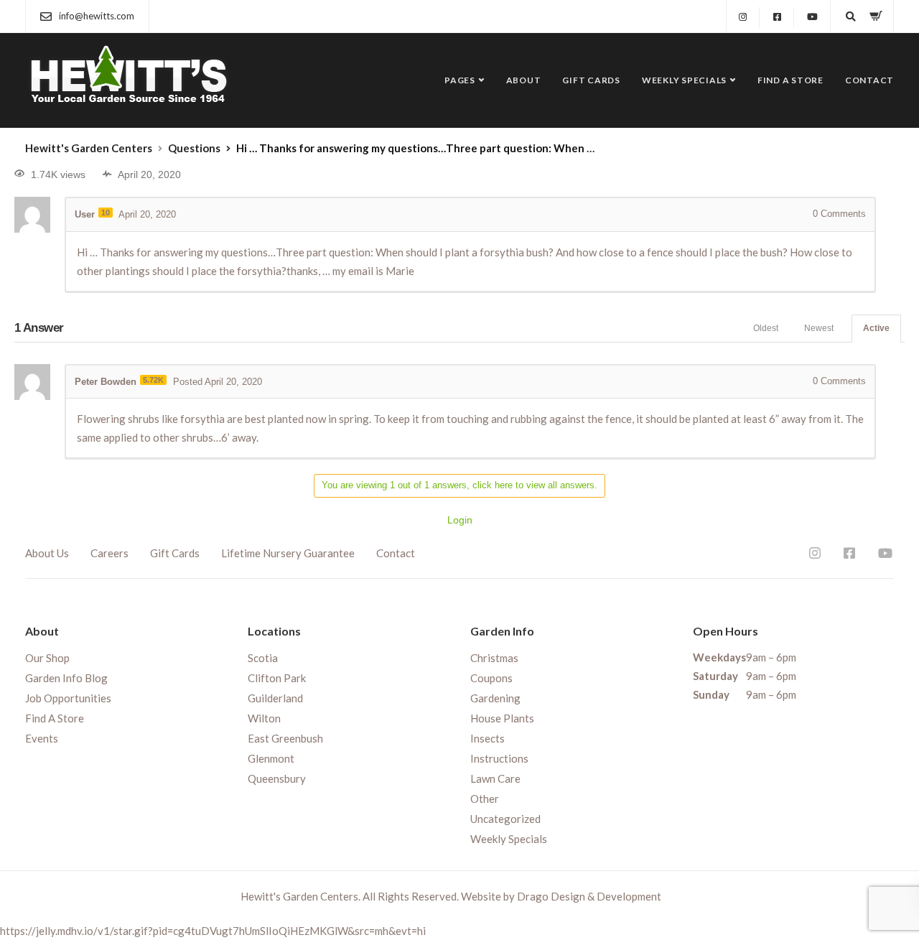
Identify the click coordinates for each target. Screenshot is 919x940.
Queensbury (277, 778)
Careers (109, 552)
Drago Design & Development (589, 896)
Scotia (263, 657)
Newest (819, 328)
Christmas (494, 657)
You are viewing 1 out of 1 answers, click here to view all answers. (459, 485)
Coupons (491, 677)
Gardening (495, 698)
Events (41, 738)
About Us (47, 552)
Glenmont (271, 758)
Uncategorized (505, 818)
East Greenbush (285, 738)
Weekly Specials (684, 80)
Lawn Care (495, 778)
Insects (487, 738)
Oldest (765, 328)
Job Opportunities (68, 698)
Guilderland (275, 698)
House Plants (502, 718)
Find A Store (790, 80)
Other (484, 798)
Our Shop (47, 657)
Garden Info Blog (66, 677)
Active (876, 328)
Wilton (264, 718)
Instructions (499, 758)
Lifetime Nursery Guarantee (288, 552)
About (523, 80)
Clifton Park (277, 677)
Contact (869, 80)
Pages (459, 80)
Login (459, 520)
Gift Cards (591, 80)
